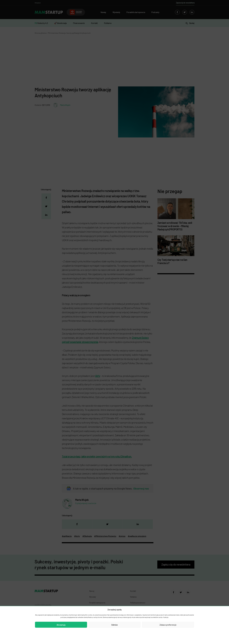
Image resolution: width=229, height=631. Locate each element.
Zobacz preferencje (168, 625)
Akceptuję (61, 625)
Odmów (114, 625)
